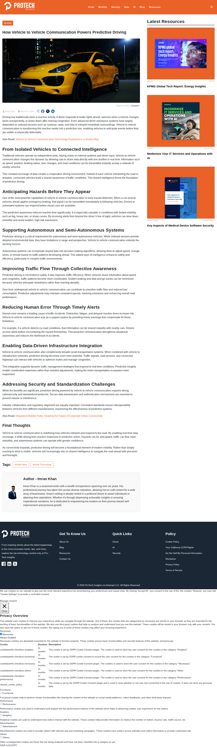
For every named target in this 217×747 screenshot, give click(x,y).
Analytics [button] (4, 712)
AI (134, 7)
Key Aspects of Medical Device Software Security (180, 225)
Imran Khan (10, 111)
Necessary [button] (5, 631)
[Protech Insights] (16, 536)
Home (91, 7)
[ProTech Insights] (4, 563)
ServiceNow (209, 148)
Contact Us (65, 559)
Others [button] (3, 734)
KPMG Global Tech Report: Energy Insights (176, 86)
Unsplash (135, 106)
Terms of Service (174, 570)
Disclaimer (171, 559)
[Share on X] (47, 111)
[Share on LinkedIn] (52, 111)
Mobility (102, 7)
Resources (154, 7)
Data (126, 7)
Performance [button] (6, 701)
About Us (64, 541)
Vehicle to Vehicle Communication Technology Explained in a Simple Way (57, 139)
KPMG (212, 81)
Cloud (115, 541)
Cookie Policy (172, 541)
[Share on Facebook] (42, 111)
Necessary (8, 634)
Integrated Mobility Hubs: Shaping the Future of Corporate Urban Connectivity (59, 416)
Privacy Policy (172, 564)
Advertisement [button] (7, 723)
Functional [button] (5, 690)
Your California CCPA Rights (180, 547)
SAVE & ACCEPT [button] (8, 745)
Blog (142, 7)
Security (115, 7)
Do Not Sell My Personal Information (184, 553)
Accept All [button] (21, 597)
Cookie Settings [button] (8, 597)
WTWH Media (209, 220)
